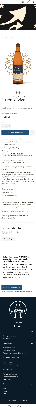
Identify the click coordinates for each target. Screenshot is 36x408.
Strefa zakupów (16, 38)
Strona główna (5, 38)
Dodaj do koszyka (16, 133)
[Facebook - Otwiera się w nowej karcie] (14, 326)
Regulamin (6, 338)
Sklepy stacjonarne (9, 377)
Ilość (2, 122)
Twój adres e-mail (6, 283)
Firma (5, 394)
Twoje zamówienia (9, 348)
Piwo (24, 38)
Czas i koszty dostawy (10, 365)
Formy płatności (8, 362)
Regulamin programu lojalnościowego (15, 353)
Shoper (23, 400)
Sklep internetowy (16, 406)
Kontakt (6, 391)
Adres (5, 388)
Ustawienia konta (9, 350)
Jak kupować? (7, 379)
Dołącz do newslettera (11, 287)
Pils (29, 38)
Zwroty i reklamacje (9, 336)
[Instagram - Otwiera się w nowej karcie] (19, 326)
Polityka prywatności (10, 374)
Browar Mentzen (6, 104)
